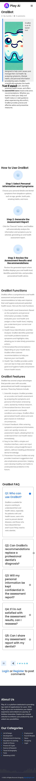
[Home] (12, 5)
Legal (26, 743)
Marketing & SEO (9, 755)
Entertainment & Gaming (11, 738)
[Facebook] (17, 663)
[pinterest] (27, 663)
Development (7, 736)
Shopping (27, 741)
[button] (18, 494)
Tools (5, 753)
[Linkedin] (22, 663)
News (26, 738)
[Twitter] (19, 663)
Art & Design (7, 733)
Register (18, 671)
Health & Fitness (8, 743)
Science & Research (9, 748)
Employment (28, 733)
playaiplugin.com (29, 777)
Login (5, 671)
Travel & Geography (10, 750)
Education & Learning (10, 741)
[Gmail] (24, 663)
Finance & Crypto (9, 746)
